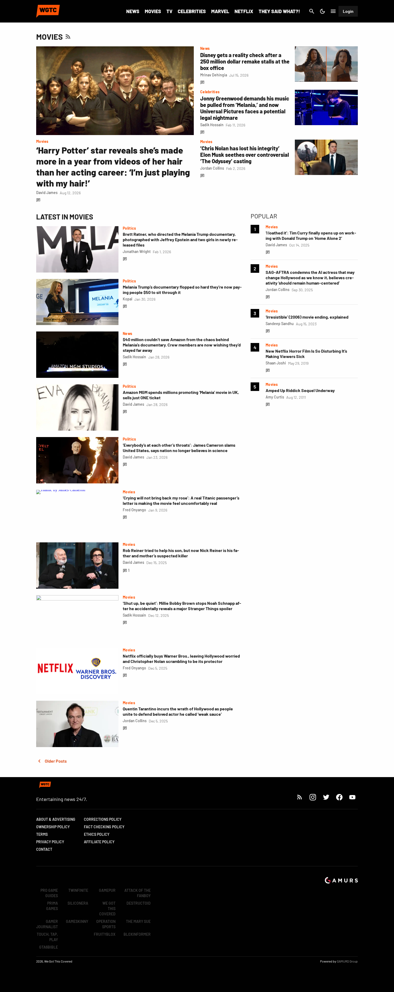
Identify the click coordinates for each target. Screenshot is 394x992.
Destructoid (139, 903)
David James (47, 192)
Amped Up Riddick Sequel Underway (300, 390)
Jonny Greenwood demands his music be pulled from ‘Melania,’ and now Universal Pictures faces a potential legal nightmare (244, 108)
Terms (42, 834)
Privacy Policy (50, 842)
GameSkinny (77, 921)
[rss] (299, 797)
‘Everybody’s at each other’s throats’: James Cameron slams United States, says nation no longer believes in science (179, 447)
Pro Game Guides (49, 893)
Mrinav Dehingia (213, 75)
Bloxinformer (137, 934)
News (132, 11)
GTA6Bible (48, 947)
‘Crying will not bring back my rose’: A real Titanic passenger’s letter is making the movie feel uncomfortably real (181, 500)
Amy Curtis (275, 397)
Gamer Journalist (47, 924)
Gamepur (107, 890)
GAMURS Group (347, 961)
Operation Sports (106, 924)
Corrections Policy (102, 819)
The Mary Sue (138, 921)
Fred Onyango (134, 510)
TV (169, 11)
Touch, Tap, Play (47, 937)
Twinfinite (78, 890)
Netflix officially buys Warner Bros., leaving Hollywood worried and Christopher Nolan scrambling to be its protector (181, 658)
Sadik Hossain (212, 124)
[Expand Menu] (333, 11)
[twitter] (326, 797)
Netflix (244, 11)
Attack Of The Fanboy (137, 893)
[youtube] (352, 797)
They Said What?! (279, 11)
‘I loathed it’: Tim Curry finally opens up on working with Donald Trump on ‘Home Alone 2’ (311, 235)
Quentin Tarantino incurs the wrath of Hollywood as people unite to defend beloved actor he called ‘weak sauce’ (178, 711)
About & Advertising (55, 819)
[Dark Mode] (322, 11)
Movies (153, 11)
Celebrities (192, 11)
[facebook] (339, 797)
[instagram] (312, 797)
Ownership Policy (53, 827)
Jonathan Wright (137, 251)
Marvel (220, 11)
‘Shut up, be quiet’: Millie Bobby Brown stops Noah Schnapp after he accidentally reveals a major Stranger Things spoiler (182, 606)
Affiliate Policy (99, 842)
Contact (44, 849)
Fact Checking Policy (104, 827)
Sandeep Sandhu (280, 323)
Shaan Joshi (276, 363)
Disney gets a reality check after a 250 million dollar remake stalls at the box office (244, 61)
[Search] (311, 11)
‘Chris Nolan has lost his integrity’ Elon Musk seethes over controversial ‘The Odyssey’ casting (244, 154)
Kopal (127, 299)
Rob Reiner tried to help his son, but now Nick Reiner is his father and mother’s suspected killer (181, 553)
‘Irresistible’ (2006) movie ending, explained (307, 316)
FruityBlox (105, 934)
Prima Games (52, 906)
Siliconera (78, 903)
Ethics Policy (96, 834)
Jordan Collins (212, 168)
